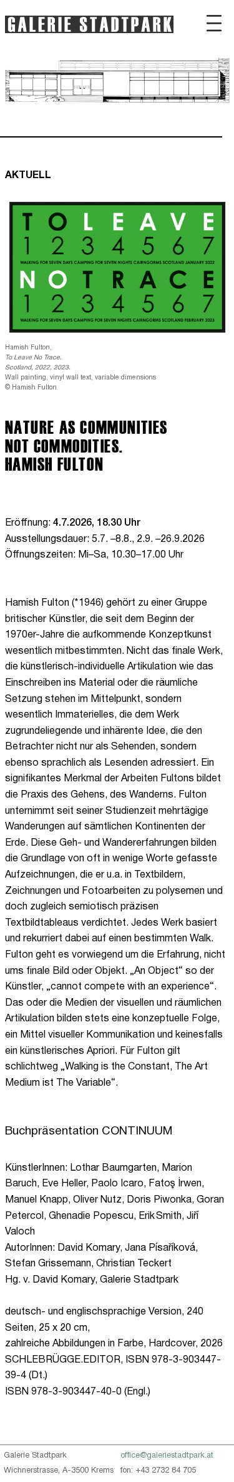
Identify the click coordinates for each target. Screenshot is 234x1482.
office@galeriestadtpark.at (166, 1455)
